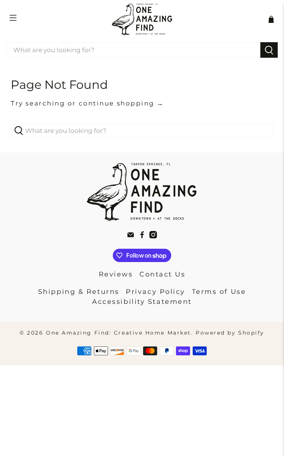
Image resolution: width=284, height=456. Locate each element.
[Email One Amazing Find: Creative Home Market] (130, 236)
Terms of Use (219, 292)
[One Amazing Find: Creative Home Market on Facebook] (142, 236)
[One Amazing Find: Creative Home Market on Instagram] (153, 236)
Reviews (116, 274)
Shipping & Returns (78, 292)
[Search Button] (269, 50)
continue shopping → (121, 103)
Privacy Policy (155, 292)
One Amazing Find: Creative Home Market (118, 332)
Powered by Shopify (230, 332)
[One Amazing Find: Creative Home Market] (142, 19)
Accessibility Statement (142, 302)
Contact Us (162, 274)
